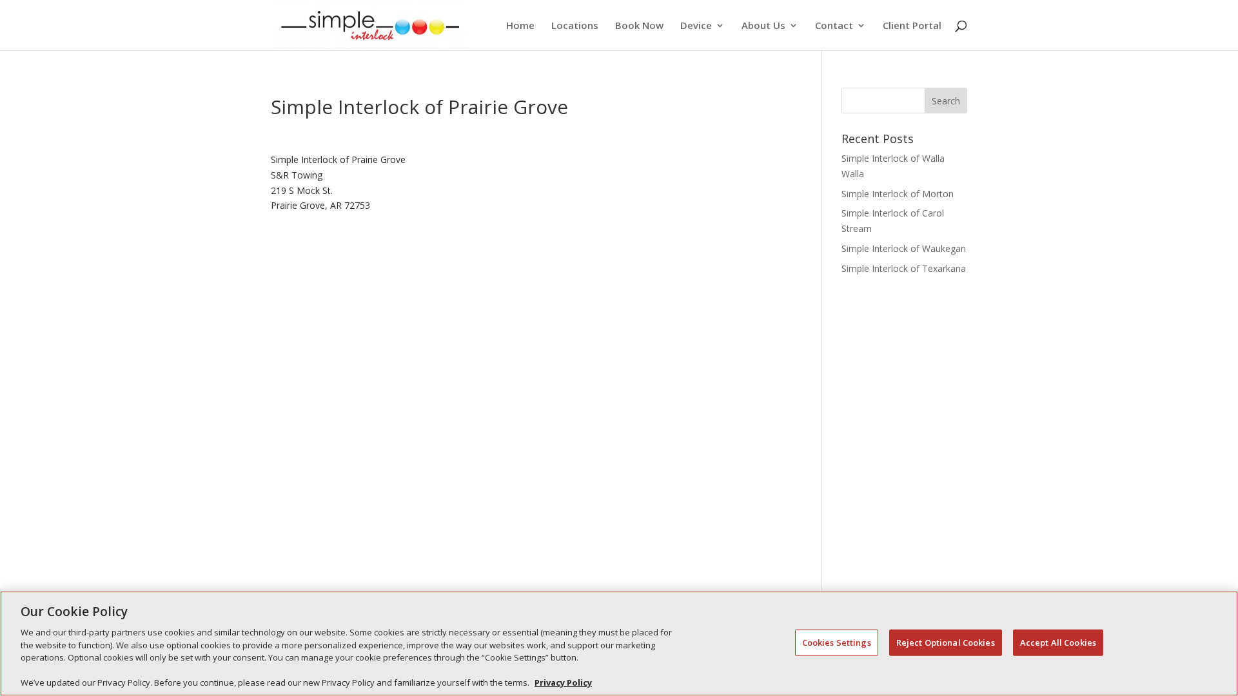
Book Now (639, 26)
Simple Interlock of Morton (897, 194)
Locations (574, 26)
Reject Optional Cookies (945, 642)
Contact (834, 26)
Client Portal (912, 26)
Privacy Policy (563, 682)
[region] (619, 643)
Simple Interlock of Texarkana (903, 268)
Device (696, 26)
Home (520, 26)
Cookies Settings (836, 642)
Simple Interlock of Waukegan (903, 248)
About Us (763, 26)
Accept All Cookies (1058, 642)
